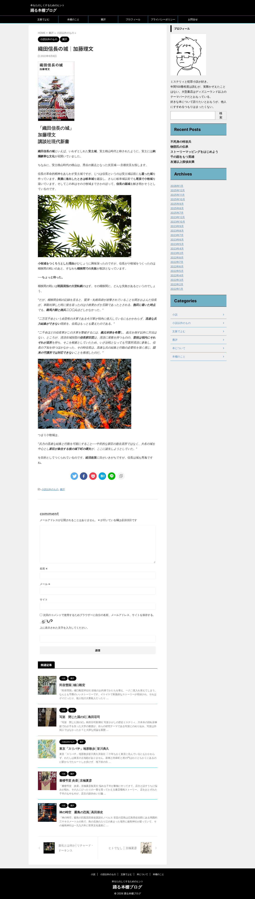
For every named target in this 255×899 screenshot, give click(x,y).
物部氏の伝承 (179, 146)
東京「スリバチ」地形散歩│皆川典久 (84, 748)
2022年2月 (176, 284)
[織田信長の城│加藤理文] (102, 476)
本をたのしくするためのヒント (127, 881)
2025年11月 (177, 194)
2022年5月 (177, 270)
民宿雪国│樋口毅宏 (72, 685)
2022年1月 (176, 288)
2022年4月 (177, 275)
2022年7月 (176, 261)
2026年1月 (176, 185)
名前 (43, 568)
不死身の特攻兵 (180, 141)
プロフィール (133, 19)
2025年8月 (177, 208)
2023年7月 (177, 235)
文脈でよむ (43, 19)
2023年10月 (177, 221)
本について (178, 348)
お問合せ (193, 19)
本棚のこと (73, 19)
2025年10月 (177, 199)
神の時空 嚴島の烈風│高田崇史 (81, 812)
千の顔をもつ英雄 (182, 157)
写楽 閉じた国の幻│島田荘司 (79, 717)
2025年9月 (177, 203)
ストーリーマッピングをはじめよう (194, 151)
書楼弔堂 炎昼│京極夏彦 (75, 780)
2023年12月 (177, 217)
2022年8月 (177, 257)
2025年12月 (177, 190)
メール (45, 584)
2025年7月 (177, 212)
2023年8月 (177, 230)
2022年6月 (177, 266)
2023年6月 (177, 239)
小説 (175, 314)
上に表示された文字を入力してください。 (64, 627)
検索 (220, 115)
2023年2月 (177, 253)
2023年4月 (177, 248)
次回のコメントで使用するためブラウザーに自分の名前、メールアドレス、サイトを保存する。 (99, 614)
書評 (103, 19)
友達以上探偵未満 (182, 162)
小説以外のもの (49, 489)
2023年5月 (177, 244)
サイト (44, 599)
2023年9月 (177, 226)
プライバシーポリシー (163, 19)
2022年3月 (177, 279)
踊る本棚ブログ (43, 10)
